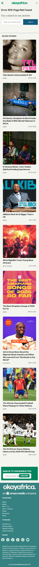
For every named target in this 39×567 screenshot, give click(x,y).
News (4, 502)
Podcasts (5, 513)
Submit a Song (7, 529)
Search (30, 22)
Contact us (6, 524)
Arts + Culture (7, 509)
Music (4, 504)
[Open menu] (2, 3)
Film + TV (5, 507)
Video (4, 511)
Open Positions (7, 531)
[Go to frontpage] (19, 3)
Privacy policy (7, 526)
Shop (4, 516)
